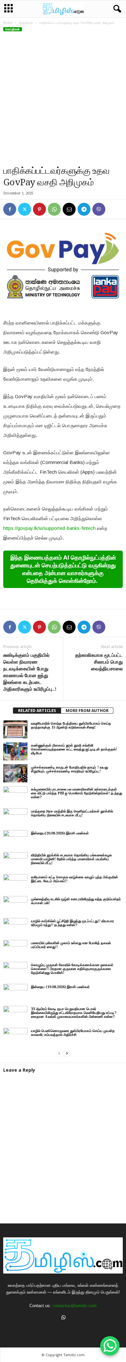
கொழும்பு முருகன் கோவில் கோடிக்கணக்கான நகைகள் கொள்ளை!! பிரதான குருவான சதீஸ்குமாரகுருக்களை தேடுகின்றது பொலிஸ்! (72, 969)
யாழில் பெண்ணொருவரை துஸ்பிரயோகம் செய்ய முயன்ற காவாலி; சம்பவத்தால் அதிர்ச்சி (72, 1033)
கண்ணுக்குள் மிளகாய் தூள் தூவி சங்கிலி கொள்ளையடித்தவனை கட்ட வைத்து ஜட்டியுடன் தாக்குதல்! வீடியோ (74, 749)
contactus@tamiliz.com (74, 1305)
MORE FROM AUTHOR (87, 710)
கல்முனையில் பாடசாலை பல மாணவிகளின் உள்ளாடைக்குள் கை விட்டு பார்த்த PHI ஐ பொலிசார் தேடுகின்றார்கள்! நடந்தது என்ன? (76, 793)
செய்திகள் (26, 23)
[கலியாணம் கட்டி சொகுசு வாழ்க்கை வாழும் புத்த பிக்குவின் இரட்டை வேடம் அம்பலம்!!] (15, 883)
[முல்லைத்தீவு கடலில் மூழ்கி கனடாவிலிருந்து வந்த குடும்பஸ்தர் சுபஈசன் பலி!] (15, 905)
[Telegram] (84, 209)
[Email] (69, 209)
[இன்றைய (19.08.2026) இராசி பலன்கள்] (15, 993)
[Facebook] (9, 209)
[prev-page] (59, 1053)
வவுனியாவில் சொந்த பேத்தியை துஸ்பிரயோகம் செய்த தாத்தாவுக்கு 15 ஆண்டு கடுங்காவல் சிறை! (71, 725)
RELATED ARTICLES (37, 710)
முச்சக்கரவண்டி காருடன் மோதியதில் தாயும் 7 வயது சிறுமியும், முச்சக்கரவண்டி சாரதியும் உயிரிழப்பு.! (69, 769)
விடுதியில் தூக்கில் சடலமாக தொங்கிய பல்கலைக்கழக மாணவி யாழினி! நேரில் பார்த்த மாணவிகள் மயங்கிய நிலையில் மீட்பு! (71, 859)
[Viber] (98, 209)
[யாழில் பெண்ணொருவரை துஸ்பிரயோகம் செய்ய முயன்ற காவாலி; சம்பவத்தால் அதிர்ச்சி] (15, 1037)
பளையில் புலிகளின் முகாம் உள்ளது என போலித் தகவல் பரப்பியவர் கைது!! (71, 945)
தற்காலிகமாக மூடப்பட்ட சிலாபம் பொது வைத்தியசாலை (99, 662)
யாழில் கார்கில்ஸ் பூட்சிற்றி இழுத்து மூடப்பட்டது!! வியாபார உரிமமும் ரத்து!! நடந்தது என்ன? (72, 923)
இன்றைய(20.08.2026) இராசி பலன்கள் (60, 833)
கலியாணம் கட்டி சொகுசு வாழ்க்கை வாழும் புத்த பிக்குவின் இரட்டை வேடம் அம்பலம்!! (74, 879)
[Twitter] (24, 209)
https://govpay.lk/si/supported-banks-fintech (49, 528)
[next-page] (67, 1053)
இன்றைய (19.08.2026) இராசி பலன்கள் (60, 987)
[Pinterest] (39, 209)
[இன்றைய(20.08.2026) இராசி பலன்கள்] (15, 839)
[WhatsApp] (54, 209)
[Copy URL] (113, 209)
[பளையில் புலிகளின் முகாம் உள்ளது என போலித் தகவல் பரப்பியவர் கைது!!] (15, 949)
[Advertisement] (63, 99)
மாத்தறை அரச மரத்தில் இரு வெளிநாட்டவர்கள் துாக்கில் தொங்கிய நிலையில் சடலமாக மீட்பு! (72, 813)
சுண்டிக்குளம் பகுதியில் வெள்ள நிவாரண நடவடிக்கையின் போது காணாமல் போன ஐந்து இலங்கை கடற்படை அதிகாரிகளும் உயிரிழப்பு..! (30, 672)
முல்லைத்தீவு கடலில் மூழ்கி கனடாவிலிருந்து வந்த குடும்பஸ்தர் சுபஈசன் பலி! (76, 901)
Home (8, 23)
